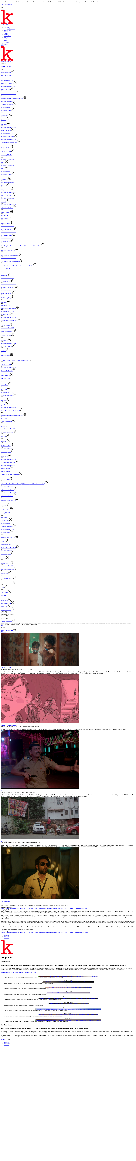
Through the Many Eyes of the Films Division (52, 908)
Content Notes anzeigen (7, 621)
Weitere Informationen (6, 4)
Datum (2, 61)
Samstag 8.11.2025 (5, 378)
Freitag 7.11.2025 (5, 269)
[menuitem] (6, 27)
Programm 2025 (5, 42)
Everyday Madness (5, 908)
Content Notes (4, 44)
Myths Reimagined (36, 908)
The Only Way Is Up (15, 908)
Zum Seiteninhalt (5, 24)
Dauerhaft (3, 595)
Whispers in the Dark (26, 908)
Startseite (3, 1039)
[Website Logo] (7, 23)
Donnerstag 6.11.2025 (6, 155)
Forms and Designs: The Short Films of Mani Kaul (76, 908)
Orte (10, 61)
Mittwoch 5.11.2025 (6, 75)
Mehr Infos (3, 626)
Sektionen (6, 61)
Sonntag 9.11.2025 (5, 513)
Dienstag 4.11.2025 (6, 66)
